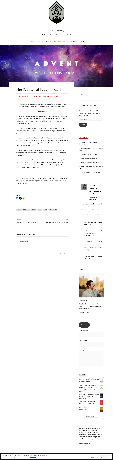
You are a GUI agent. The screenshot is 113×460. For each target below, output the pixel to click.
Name (83, 330)
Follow (83, 125)
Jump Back (99, 204)
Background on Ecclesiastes (89, 158)
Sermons (31, 42)
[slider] (96, 203)
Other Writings (73, 42)
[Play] (81, 204)
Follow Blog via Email (88, 105)
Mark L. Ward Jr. (83, 398)
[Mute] (93, 204)
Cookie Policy (33, 457)
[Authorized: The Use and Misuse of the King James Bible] (101, 398)
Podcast (48, 42)
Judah (45, 209)
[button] (91, 223)
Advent (47, 96)
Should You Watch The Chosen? (90, 154)
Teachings (40, 42)
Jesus (39, 209)
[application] (91, 204)
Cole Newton (37, 96)
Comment (62, 253)
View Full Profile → (85, 312)
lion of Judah (53, 209)
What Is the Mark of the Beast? (90, 172)
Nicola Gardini (83, 382)
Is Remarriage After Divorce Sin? (90, 162)
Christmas (26, 209)
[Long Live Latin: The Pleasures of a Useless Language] (101, 382)
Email (83, 340)
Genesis (34, 209)
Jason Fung (82, 391)
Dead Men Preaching (59, 42)
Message (81, 350)
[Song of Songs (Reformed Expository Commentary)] (101, 411)
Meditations (54, 96)
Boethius (82, 404)
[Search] (101, 94)
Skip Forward (101, 204)
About (82, 42)
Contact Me (84, 325)
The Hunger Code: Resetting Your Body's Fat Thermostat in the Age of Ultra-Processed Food (89, 388)
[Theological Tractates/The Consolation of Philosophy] (101, 404)
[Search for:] (91, 94)
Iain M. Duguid (83, 409)
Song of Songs (83, 408)
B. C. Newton (56, 31)
